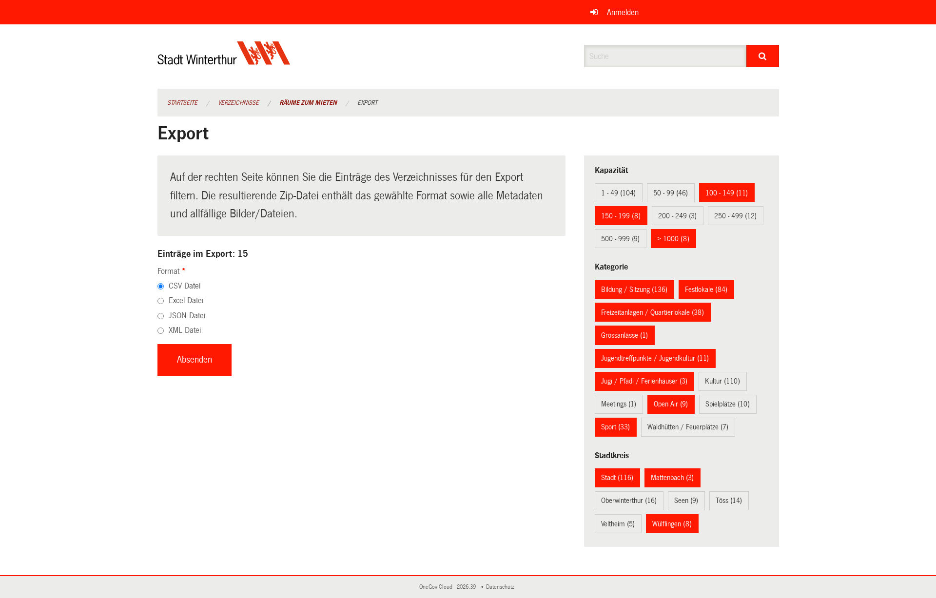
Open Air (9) (671, 404)
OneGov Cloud (437, 587)
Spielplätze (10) (727, 404)
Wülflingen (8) (672, 524)
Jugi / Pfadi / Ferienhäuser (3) (644, 381)
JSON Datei (187, 315)
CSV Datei (184, 286)
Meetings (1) (618, 404)
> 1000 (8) (673, 239)
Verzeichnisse (238, 102)
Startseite (182, 102)
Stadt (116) (617, 478)
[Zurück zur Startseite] (224, 61)
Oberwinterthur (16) (629, 500)
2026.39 (467, 587)
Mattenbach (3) (672, 478)
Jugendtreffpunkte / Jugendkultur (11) (655, 358)
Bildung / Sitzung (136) (634, 289)
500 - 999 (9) (620, 239)
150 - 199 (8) (621, 216)
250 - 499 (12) (735, 216)
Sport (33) (615, 427)
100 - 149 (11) (726, 193)
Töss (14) (729, 500)
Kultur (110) (722, 381)
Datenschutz (501, 587)
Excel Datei (186, 300)
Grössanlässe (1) (624, 335)
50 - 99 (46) (670, 193)
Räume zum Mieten (308, 102)
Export (367, 102)
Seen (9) (686, 500)
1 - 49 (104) (618, 193)
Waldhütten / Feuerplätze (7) (687, 427)
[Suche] (762, 56)
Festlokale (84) (706, 289)
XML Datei (185, 330)
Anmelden (623, 12)
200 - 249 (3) (677, 216)
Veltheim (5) (618, 524)
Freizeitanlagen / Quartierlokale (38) (652, 312)
